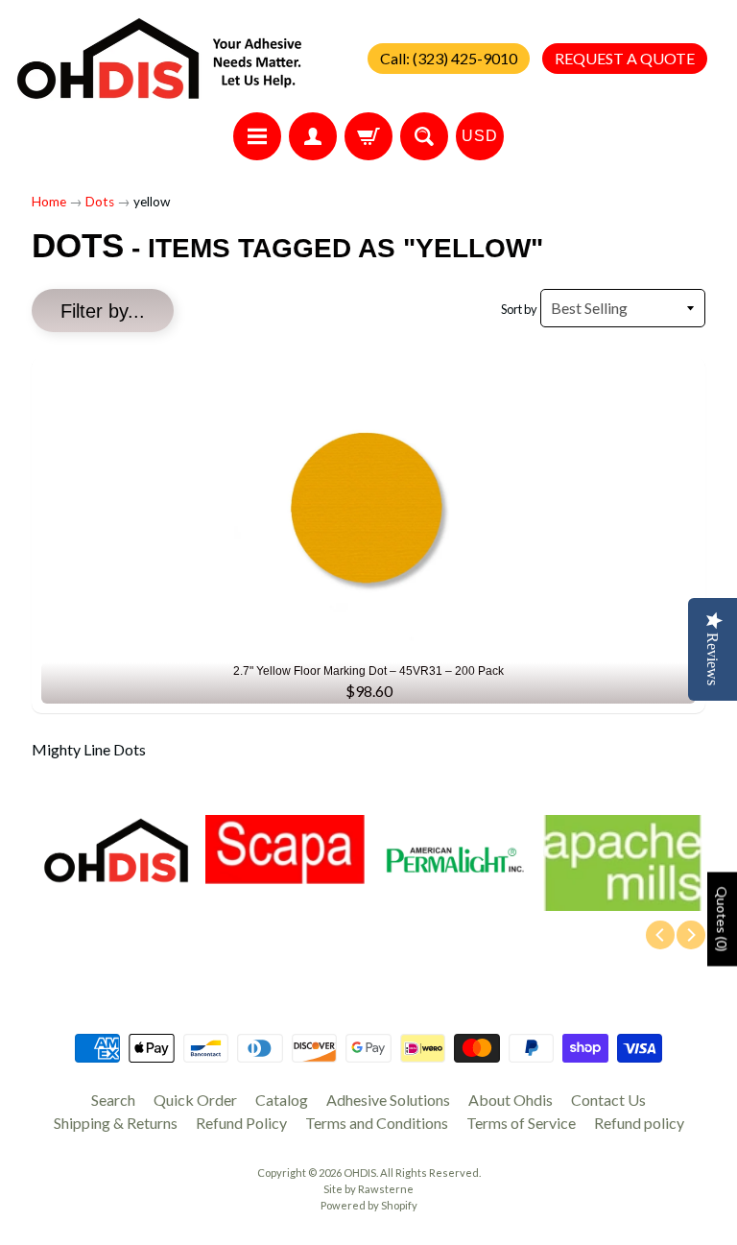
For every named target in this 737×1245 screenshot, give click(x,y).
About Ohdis (510, 1099)
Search (113, 1099)
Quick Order (195, 1099)
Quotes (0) (722, 918)
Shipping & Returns (116, 1122)
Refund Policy (241, 1122)
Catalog (281, 1099)
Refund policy (639, 1122)
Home (49, 201)
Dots (99, 201)
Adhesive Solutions (388, 1099)
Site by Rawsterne (368, 1189)
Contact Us (608, 1099)
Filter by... (102, 311)
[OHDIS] (159, 59)
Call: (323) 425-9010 (448, 58)
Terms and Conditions (376, 1122)
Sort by (519, 309)
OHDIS (360, 1172)
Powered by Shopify (369, 1205)
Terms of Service (521, 1122)
